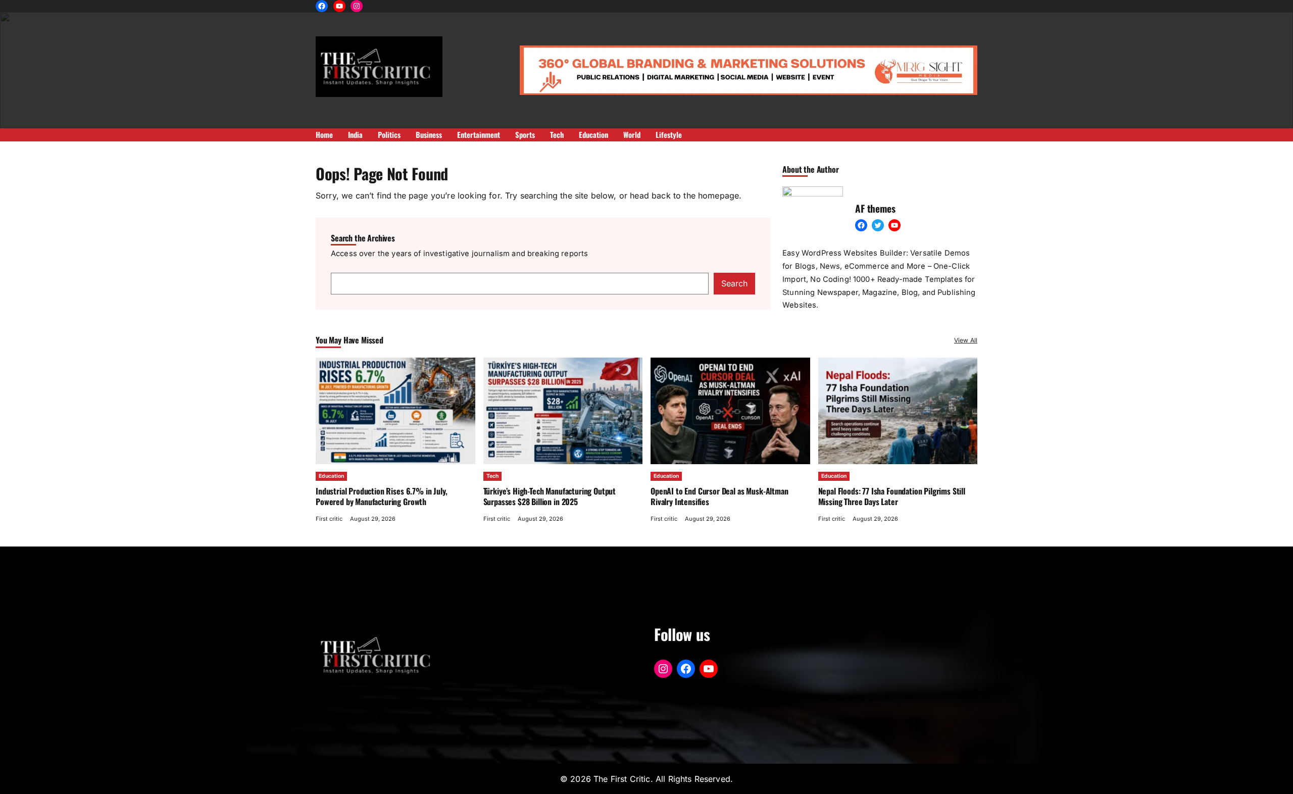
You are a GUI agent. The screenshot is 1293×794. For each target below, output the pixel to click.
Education (331, 476)
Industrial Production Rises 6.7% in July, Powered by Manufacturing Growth (381, 496)
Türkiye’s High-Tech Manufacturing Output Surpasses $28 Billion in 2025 (549, 496)
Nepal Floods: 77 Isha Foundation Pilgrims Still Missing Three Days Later (891, 496)
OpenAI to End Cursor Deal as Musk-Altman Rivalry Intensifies (719, 496)
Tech (492, 476)
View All (965, 340)
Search (734, 283)
